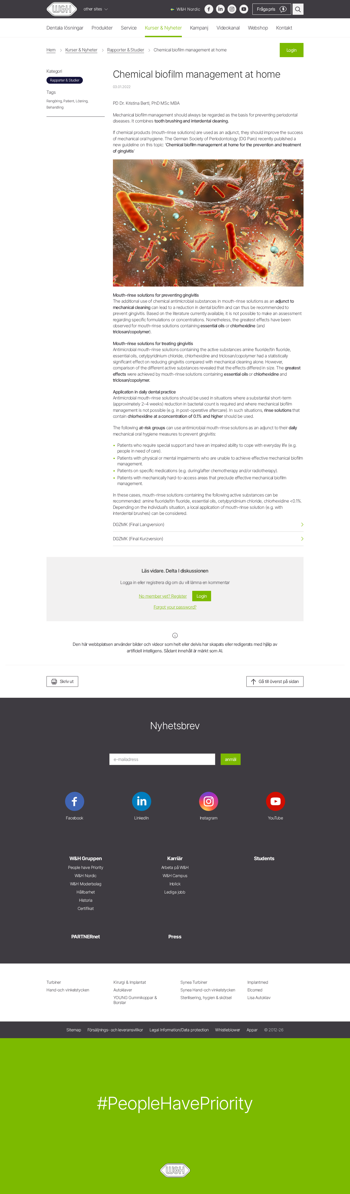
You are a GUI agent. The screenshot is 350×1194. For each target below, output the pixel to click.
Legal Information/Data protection (179, 1029)
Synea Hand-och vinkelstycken (207, 989)
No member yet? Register (163, 596)
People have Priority (85, 867)
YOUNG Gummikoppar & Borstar (135, 1000)
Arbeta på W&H (175, 867)
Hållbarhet (86, 892)
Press (174, 936)
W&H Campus (175, 875)
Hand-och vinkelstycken (67, 989)
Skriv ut (67, 681)
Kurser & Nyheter (163, 28)
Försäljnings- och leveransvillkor (115, 1029)
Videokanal (228, 28)
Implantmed (257, 982)
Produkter (102, 28)
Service (129, 28)
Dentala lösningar (64, 28)
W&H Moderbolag (85, 883)
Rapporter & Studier (125, 49)
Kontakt (284, 28)
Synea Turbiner (193, 982)
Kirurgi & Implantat (129, 982)
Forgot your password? (175, 607)
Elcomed (254, 989)
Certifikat (86, 908)
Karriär (175, 858)
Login (292, 50)
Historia (85, 900)
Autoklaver (122, 989)
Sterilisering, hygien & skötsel (206, 997)
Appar (252, 1029)
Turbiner (53, 982)
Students (264, 858)
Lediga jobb (174, 892)
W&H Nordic (188, 9)
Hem (51, 49)
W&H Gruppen (85, 858)
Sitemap (73, 1029)
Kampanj (199, 28)
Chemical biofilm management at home (190, 49)
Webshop (258, 28)
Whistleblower (227, 1029)
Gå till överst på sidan (279, 681)
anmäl (230, 759)
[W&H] (61, 9)
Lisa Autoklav (259, 997)
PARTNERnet (85, 936)
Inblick (175, 883)
